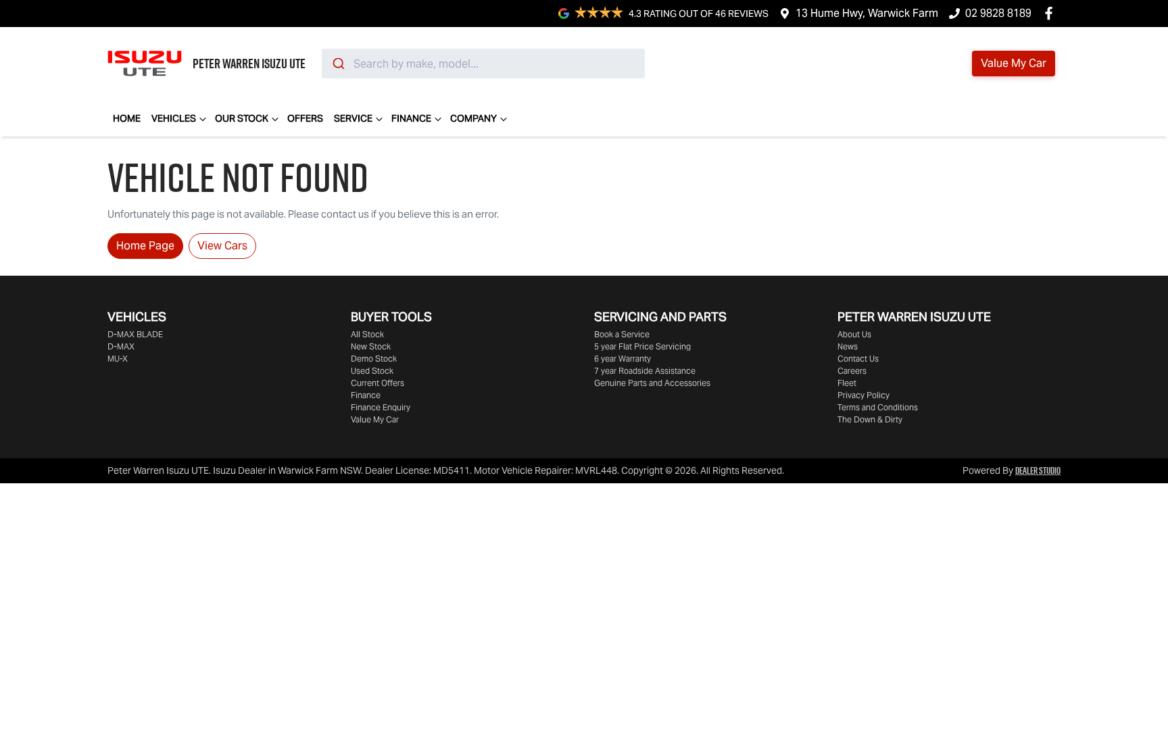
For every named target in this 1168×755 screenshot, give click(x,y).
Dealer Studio (1038, 470)
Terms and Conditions (877, 407)
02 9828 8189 (998, 13)
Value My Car (375, 419)
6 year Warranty (622, 359)
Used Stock (372, 371)
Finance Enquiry (380, 407)
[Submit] (338, 63)
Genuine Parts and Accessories (652, 383)
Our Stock (241, 118)
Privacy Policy (863, 395)
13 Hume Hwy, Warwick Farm (867, 13)
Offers (305, 118)
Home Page (145, 246)
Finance (411, 118)
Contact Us (858, 359)
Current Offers (377, 383)
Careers (852, 371)
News (847, 346)
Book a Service (622, 334)
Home (127, 118)
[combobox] (483, 63)
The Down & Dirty (869, 419)
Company (473, 118)
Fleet (846, 383)
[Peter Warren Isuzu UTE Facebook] (1051, 13)
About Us (854, 334)
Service (353, 118)
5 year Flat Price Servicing (642, 346)
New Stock (371, 346)
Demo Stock (374, 359)
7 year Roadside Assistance (645, 371)
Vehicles (173, 118)
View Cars (222, 246)
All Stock (367, 334)
